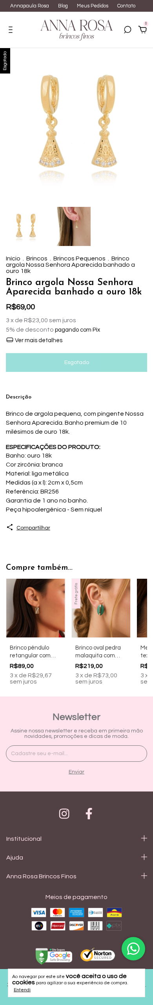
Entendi (22, 989)
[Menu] (12, 31)
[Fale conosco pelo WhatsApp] (133, 948)
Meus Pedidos (92, 6)
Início (13, 258)
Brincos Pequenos (79, 258)
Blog (63, 6)
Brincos (36, 258)
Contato (126, 6)
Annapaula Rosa (29, 6)
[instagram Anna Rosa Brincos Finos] (64, 813)
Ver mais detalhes (38, 340)
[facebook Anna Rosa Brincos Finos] (89, 813)
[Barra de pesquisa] (127, 31)
